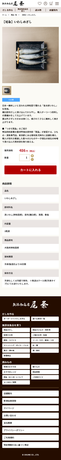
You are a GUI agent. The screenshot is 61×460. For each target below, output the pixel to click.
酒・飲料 (36, 350)
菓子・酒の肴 (9, 350)
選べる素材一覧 (39, 318)
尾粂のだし (8, 329)
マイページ (9, 408)
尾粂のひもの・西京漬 (41, 329)
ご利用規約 (9, 437)
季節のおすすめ (10, 366)
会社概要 (8, 422)
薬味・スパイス (10, 340)
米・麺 (35, 345)
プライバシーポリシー (14, 430)
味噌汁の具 (8, 335)
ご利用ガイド (38, 377)
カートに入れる (30, 170)
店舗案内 (8, 393)
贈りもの (36, 366)
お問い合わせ (10, 415)
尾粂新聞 (36, 372)
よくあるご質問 (10, 382)
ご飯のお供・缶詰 (40, 335)
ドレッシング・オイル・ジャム (16, 345)
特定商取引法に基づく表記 (16, 444)
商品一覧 (14, 15)
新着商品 (7, 355)
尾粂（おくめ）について (13, 377)
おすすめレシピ (10, 372)
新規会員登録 (10, 400)
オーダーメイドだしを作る (14, 318)
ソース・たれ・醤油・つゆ (43, 340)
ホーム (4, 15)
